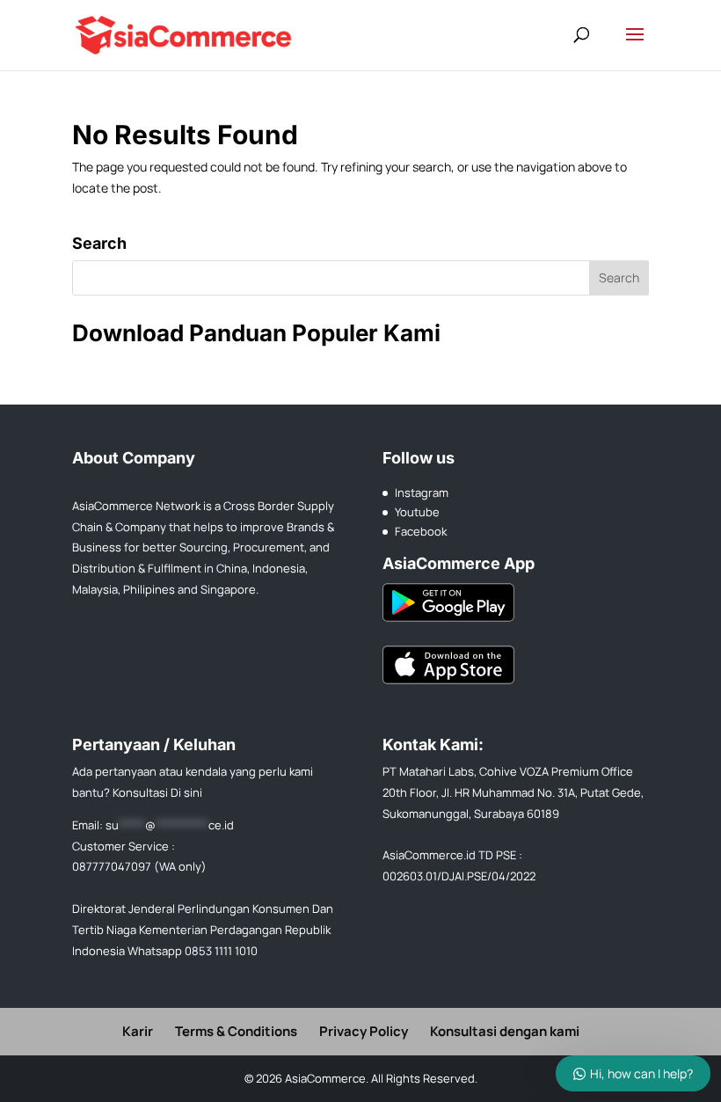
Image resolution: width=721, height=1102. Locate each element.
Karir (137, 1031)
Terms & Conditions (236, 1031)
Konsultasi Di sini (157, 792)
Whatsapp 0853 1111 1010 (192, 951)
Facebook (421, 531)
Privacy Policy (363, 1031)
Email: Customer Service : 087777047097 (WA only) (153, 846)
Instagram (421, 492)
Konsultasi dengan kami (504, 1031)
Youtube (417, 512)
